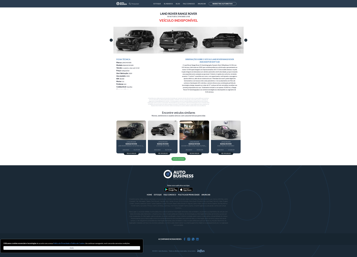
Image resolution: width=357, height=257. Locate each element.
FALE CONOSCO (170, 195)
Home (149, 195)
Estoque (157, 4)
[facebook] (184, 239)
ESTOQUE (158, 195)
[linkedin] (197, 239)
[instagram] (188, 239)
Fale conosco (189, 4)
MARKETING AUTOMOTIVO (223, 4)
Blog (178, 4)
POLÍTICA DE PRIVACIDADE (189, 195)
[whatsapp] (193, 239)
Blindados (168, 4)
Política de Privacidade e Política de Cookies (69, 243)
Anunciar (202, 4)
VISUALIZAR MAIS (178, 159)
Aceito (72, 248)
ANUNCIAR (205, 195)
